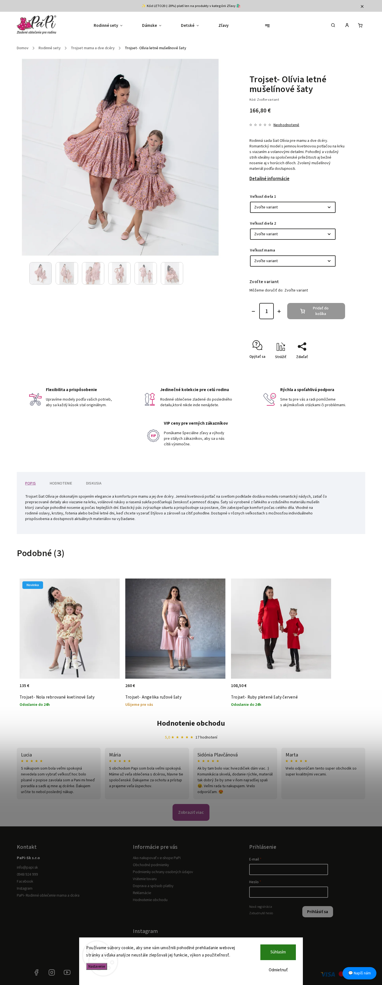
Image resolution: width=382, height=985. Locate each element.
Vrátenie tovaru (145, 879)
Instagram (24, 888)
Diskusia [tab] (94, 483)
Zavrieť (326, 366)
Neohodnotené (286, 125)
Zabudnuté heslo (261, 913)
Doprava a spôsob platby (153, 886)
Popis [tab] (30, 483)
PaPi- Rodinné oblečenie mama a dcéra (48, 895)
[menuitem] (113, 26)
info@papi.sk (27, 867)
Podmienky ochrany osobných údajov (163, 872)
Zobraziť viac (191, 812)
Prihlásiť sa (317, 912)
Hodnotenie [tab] (61, 483)
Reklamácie (142, 893)
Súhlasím (278, 952)
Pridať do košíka (321, 311)
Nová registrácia (260, 906)
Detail (109, 689)
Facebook (25, 881)
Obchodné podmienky (151, 865)
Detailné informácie (269, 178)
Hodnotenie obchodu (191, 723)
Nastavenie (96, 966)
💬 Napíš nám (359, 973)
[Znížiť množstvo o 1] (253, 311)
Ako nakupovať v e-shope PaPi (157, 858)
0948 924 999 (27, 874)
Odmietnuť (278, 970)
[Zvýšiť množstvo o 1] (279, 311)
